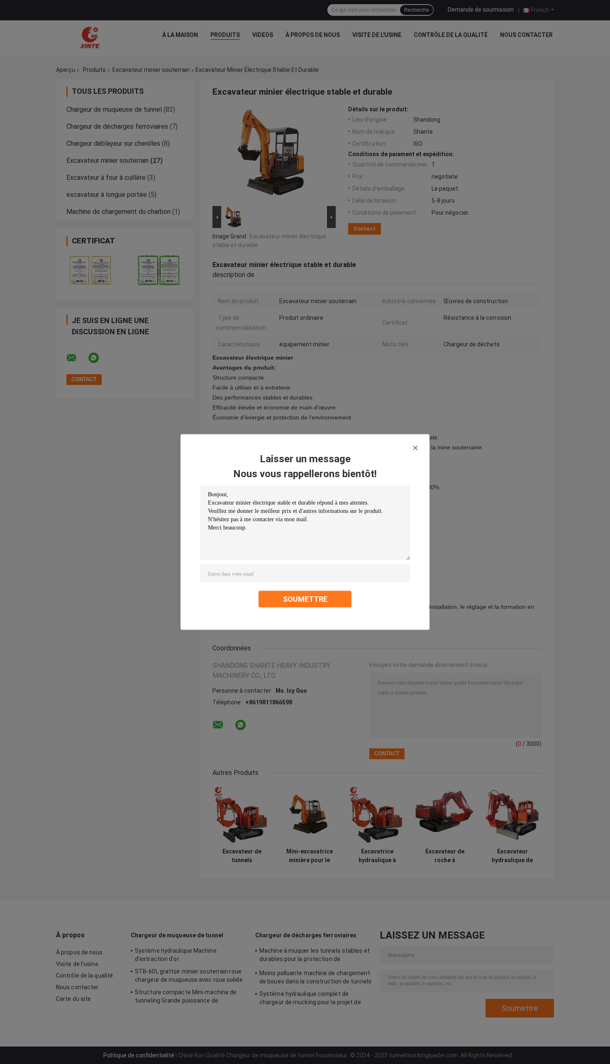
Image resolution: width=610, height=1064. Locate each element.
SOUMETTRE (305, 599)
